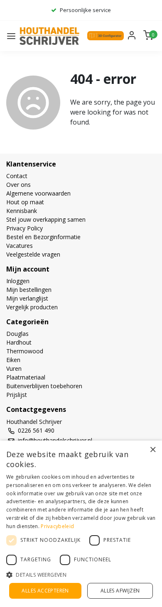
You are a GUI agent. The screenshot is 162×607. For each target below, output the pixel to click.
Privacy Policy (24, 228)
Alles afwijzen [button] (120, 590)
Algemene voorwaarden (38, 193)
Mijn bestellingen (29, 290)
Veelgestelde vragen (33, 254)
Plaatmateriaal (25, 377)
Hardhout (19, 342)
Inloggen (17, 281)
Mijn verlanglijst (27, 298)
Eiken (13, 360)
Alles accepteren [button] (45, 590)
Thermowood (24, 351)
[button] (81, 575)
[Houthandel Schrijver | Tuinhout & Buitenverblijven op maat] (50, 36)
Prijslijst (16, 395)
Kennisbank (21, 211)
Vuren (14, 368)
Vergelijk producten (32, 307)
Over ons (18, 184)
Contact (16, 176)
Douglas (17, 334)
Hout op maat (25, 202)
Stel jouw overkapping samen (46, 219)
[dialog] (81, 524)
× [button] (153, 449)
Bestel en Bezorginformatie (43, 237)
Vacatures (19, 246)
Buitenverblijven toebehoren (44, 386)
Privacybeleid (57, 526)
